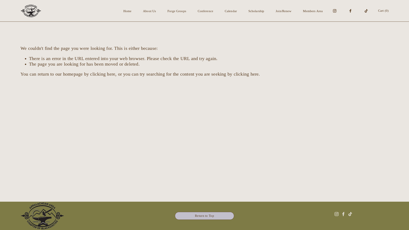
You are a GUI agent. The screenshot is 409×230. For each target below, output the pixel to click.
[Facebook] (350, 11)
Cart (383, 10)
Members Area (313, 11)
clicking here (102, 74)
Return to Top (204, 215)
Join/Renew (283, 11)
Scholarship (256, 11)
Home (127, 11)
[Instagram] (335, 11)
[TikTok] (366, 11)
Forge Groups (176, 11)
